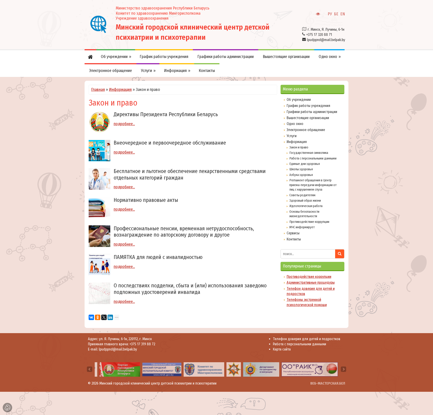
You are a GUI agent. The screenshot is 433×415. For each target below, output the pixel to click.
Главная (98, 89)
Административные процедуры (311, 282)
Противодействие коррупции (309, 222)
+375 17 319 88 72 (142, 344)
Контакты (294, 239)
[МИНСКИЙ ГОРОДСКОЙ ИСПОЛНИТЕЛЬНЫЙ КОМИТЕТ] (158, 369)
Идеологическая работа (305, 206)
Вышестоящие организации (308, 118)
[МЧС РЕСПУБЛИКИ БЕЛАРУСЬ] (230, 369)
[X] (104, 317)
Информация (120, 89)
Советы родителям (302, 195)
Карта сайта (282, 349)
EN (342, 14)
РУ (330, 14)
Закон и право (298, 147)
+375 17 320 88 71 (319, 34)
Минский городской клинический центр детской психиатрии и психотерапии (157, 383)
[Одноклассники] (97, 317)
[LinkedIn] (110, 317)
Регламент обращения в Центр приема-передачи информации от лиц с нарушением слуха (312, 184)
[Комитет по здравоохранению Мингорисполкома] (200, 369)
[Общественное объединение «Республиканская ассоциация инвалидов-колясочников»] (306, 369)
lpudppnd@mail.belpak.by (326, 40)
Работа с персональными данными (312, 158)
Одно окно (295, 124)
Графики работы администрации (312, 112)
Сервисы (293, 233)
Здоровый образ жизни (305, 200)
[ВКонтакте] (91, 317)
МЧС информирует (302, 227)
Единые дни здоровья (304, 164)
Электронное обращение (306, 130)
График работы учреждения (308, 106)
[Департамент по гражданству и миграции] (258, 369)
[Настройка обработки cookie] (7, 407)
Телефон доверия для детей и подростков (306, 339)
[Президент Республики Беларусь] (116, 369)
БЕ (336, 14)
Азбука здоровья (301, 175)
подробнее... (124, 123)
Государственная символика (308, 153)
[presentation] (89, 369)
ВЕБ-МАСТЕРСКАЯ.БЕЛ (327, 383)
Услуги (292, 136)
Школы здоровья (301, 169)
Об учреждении (299, 99)
